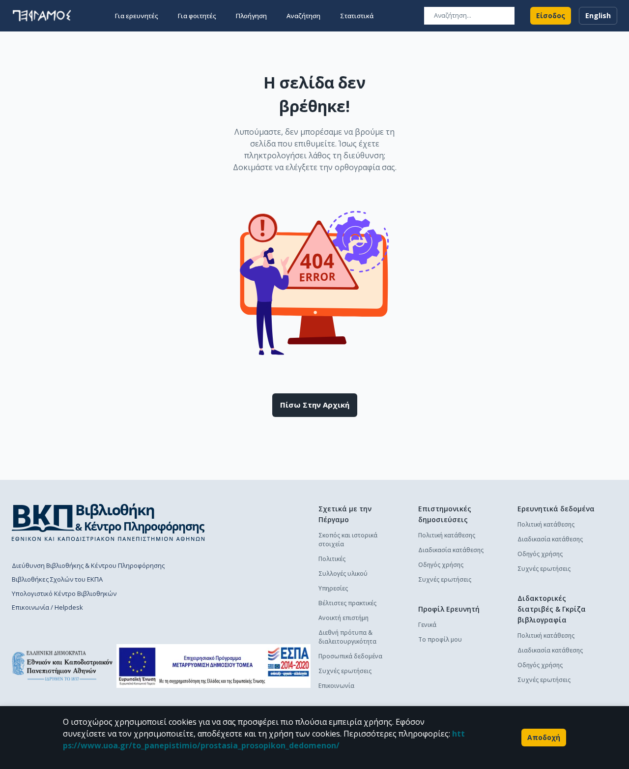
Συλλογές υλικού (343, 573)
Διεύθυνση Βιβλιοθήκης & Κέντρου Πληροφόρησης (88, 565)
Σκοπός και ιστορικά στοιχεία (347, 539)
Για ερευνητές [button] (136, 15)
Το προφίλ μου (440, 639)
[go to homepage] (42, 16)
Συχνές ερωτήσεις (345, 671)
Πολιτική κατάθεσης (446, 535)
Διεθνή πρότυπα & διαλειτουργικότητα (347, 637)
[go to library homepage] (108, 522)
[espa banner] (213, 666)
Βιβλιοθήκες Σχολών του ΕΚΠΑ (57, 579)
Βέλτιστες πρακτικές (347, 603)
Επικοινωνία (336, 685)
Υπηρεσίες (333, 588)
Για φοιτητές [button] (197, 15)
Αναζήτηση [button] (303, 15)
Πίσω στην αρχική (314, 405)
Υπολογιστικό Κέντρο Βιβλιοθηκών (64, 593)
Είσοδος (550, 15)
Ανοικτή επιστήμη (343, 618)
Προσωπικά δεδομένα (350, 656)
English (598, 15)
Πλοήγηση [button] (251, 15)
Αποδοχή (543, 737)
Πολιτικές (331, 559)
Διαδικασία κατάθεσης (451, 550)
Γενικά (427, 625)
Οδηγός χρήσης (440, 565)
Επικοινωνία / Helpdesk (47, 607)
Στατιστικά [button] (356, 15)
